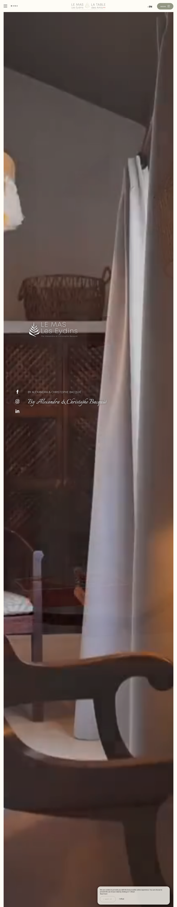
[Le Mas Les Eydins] (88, 6)
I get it (108, 899)
